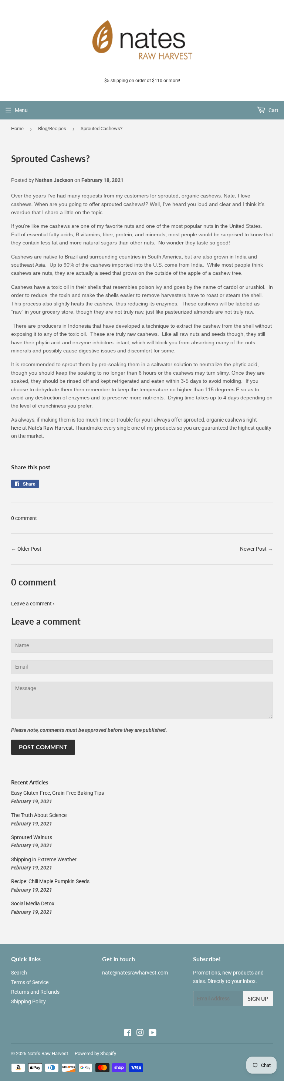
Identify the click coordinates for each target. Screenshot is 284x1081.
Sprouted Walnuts (31, 837)
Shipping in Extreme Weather (44, 859)
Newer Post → (256, 549)
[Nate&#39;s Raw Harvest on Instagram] (140, 1034)
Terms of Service (29, 982)
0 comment (24, 518)
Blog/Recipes (52, 128)
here (16, 428)
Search (19, 973)
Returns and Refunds (35, 992)
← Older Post (26, 549)
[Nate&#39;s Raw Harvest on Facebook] (128, 1034)
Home (17, 128)
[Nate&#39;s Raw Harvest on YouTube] (152, 1034)
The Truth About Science (39, 815)
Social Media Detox (32, 903)
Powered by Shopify (95, 1053)
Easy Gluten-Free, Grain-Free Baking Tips (57, 793)
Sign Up (258, 999)
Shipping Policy (28, 1001)
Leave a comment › (32, 604)
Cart (272, 110)
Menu (21, 110)
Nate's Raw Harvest (50, 428)
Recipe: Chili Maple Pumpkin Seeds (50, 881)
